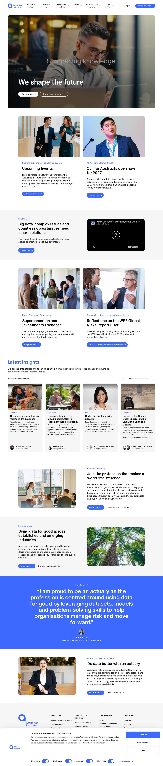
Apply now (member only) (61, 720)
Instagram (128, 724)
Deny (143, 750)
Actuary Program (81, 726)
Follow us (128, 715)
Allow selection (143, 743)
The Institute (106, 715)
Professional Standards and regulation (109, 725)
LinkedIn (127, 720)
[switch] (68, 761)
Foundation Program (83, 723)
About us (103, 720)
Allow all (143, 735)
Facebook (128, 728)
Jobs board (55, 728)
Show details (124, 761)
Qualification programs (81, 716)
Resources (56, 715)
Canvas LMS (56, 724)
